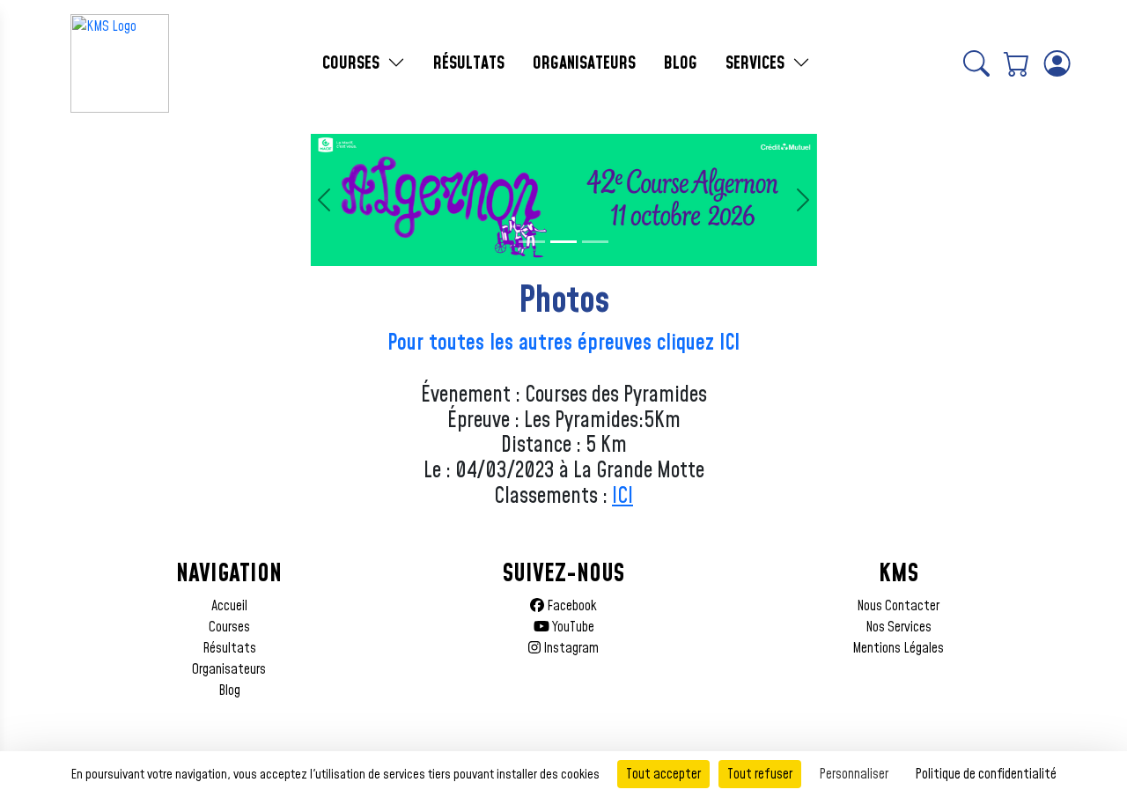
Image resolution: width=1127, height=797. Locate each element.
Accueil (229, 606)
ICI (622, 497)
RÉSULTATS (469, 63)
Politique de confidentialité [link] (986, 774)
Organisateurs (229, 669)
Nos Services (899, 627)
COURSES (353, 63)
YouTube (571, 627)
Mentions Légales (898, 648)
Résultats (229, 648)
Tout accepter (663, 774)
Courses (229, 627)
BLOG (680, 63)
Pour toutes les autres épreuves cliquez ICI (563, 343)
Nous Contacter (898, 606)
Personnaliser (853, 774)
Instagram (570, 648)
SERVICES (757, 63)
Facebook (570, 606)
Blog (229, 690)
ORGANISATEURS (584, 63)
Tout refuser (759, 774)
